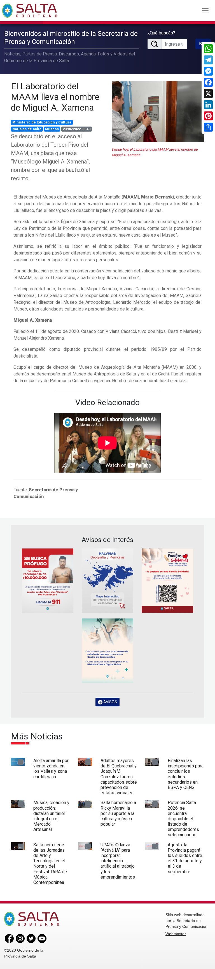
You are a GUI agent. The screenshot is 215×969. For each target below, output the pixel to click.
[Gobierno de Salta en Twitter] (31, 938)
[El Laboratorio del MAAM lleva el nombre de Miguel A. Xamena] (158, 112)
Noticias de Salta (26, 129)
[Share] (208, 127)
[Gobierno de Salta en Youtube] (42, 938)
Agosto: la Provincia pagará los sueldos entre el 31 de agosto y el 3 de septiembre (185, 858)
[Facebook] (208, 82)
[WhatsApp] (208, 48)
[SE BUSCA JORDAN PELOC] (47, 580)
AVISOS (109, 702)
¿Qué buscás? (161, 33)
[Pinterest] (208, 116)
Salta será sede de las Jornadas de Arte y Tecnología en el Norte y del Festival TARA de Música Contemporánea (50, 863)
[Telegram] (208, 60)
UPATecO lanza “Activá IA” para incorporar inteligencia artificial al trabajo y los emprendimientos (118, 861)
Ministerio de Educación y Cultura (41, 122)
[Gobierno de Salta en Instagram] (20, 938)
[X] (208, 93)
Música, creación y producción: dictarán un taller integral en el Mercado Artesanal (51, 816)
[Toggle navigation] (205, 10)
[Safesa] (107, 650)
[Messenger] (208, 71)
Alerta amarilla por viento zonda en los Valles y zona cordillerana (51, 768)
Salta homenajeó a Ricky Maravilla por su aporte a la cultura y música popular (118, 813)
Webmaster (175, 933)
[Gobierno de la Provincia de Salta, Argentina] (29, 10)
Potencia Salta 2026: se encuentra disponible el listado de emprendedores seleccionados (183, 818)
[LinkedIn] (208, 104)
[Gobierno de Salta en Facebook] (9, 938)
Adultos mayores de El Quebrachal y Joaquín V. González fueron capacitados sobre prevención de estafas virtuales (119, 776)
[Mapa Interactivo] (107, 580)
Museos (52, 129)
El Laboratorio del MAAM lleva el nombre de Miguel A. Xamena (55, 97)
